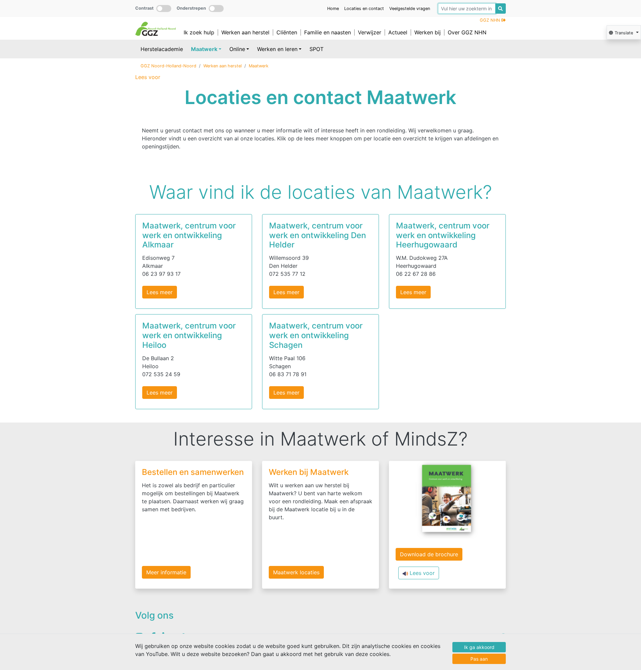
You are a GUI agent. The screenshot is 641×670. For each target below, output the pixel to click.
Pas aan (479, 659)
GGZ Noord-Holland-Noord (168, 65)
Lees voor (421, 573)
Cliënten (286, 32)
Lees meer (160, 292)
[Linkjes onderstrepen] (216, 8)
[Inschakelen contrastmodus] (163, 8)
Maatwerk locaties (296, 572)
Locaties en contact (364, 8)
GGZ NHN (490, 20)
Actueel (397, 32)
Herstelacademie (162, 49)
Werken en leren (277, 49)
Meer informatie (166, 572)
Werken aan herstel (245, 32)
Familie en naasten (327, 32)
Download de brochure (429, 554)
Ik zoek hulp (199, 32)
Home (333, 8)
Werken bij (427, 32)
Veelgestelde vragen (409, 8)
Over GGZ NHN (467, 32)
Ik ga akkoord (479, 647)
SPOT (316, 49)
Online (237, 49)
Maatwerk (204, 49)
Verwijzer (369, 32)
